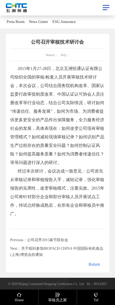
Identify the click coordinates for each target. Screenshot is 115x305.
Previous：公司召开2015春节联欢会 (39, 240)
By (89, 283)
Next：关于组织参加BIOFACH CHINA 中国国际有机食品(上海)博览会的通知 (56, 251)
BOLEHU (100, 283)
